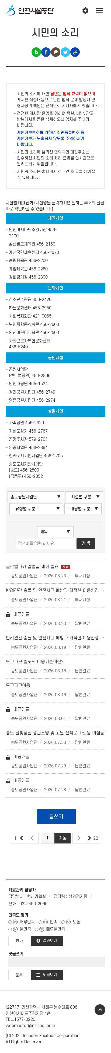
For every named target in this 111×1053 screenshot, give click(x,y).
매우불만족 (55, 929)
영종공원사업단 (22, 400)
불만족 (25, 929)
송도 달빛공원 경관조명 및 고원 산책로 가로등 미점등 (55, 733)
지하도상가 (18, 431)
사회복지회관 (20, 316)
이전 (33, 838)
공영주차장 (18, 439)
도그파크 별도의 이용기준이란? (35, 661)
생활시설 (55, 411)
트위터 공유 (65, 52)
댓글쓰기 (15, 953)
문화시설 (55, 288)
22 (95, 838)
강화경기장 (18, 277)
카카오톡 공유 (55, 52)
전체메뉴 (99, 11)
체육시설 (55, 218)
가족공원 (16, 422)
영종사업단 (18, 447)
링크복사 (75, 52)
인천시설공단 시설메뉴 (85, 11)
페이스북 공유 (46, 52)
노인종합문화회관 (24, 324)
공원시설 (55, 357)
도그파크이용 (18, 685)
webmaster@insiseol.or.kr (31, 1025)
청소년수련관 (20, 299)
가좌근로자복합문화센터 (29, 341)
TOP (100, 1009)
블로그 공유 (36, 52)
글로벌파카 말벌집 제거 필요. (33, 566)
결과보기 (50, 940)
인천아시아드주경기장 (28, 229)
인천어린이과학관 (24, 332)
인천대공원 (18, 383)
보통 (76, 922)
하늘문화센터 (20, 308)
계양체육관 (18, 269)
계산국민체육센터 (24, 252)
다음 (78, 838)
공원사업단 (18, 369)
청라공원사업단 (22, 392)
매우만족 (27, 922)
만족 (53, 922)
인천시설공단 (29, 10)
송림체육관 (18, 260)
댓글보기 (50, 975)
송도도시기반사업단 (26, 464)
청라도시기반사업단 (26, 455)
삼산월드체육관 (22, 244)
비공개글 (18, 614)
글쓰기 (56, 817)
